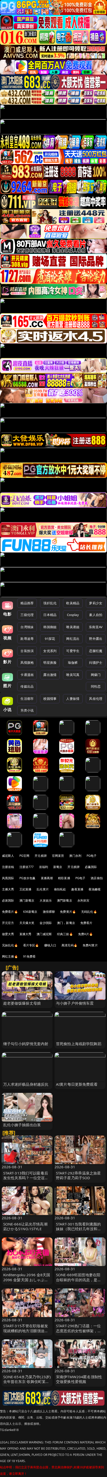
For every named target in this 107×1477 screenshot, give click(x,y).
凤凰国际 (8, 878)
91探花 (50, 638)
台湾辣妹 (27, 627)
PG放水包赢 (27, 878)
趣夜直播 (77, 889)
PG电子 (92, 856)
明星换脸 (49, 662)
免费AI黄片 (90, 945)
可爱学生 (72, 651)
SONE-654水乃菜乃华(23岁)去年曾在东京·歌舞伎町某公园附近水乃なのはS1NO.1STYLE (27, 1384)
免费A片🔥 (85, 934)
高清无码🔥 (69, 945)
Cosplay (73, 614)
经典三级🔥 (65, 934)
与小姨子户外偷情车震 (75, 1003)
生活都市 (27, 698)
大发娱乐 (46, 900)
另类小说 (27, 710)
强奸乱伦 (49, 603)
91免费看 (29, 956)
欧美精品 (72, 603)
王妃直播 (25, 889)
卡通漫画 (27, 674)
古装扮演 (27, 651)
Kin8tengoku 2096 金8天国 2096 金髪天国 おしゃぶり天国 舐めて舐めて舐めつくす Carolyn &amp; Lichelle (26, 1282)
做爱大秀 (8, 934)
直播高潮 (47, 878)
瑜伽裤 (73, 662)
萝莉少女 (95, 603)
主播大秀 (8, 889)
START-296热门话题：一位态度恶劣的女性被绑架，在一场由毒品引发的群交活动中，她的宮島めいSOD (78, 1333)
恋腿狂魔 (95, 651)
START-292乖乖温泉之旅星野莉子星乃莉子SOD (78, 1175)
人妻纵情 (72, 698)
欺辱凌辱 (27, 638)
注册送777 (26, 867)
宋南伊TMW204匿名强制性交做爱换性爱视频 (79, 1379)
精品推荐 (27, 603)
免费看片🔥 (10, 912)
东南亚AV (96, 627)
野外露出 (95, 638)
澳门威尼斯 (44, 934)
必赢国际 (91, 867)
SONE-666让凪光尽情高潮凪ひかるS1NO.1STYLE (25, 1226)
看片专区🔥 (31, 945)
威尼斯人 (8, 856)
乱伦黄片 (43, 889)
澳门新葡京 (27, 900)
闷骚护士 (95, 662)
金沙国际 (46, 923)
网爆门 (96, 674)
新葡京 (57, 867)
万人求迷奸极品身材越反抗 (26, 1084)
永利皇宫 (83, 900)
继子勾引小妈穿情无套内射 (26, 1043)
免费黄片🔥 (68, 912)
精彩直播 (64, 878)
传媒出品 (27, 686)
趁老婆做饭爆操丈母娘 (22, 1003)
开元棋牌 (41, 856)
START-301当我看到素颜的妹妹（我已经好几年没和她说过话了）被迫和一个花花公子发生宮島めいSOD (78, 1231)
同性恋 (96, 686)
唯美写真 (72, 674)
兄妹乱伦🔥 (10, 945)
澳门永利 (75, 856)
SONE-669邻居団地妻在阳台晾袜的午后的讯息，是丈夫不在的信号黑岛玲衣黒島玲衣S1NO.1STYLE (78, 1282)
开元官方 (8, 923)
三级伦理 (27, 614)
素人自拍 (95, 614)
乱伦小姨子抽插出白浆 (22, 1124)
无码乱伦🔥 (89, 912)
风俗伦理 (95, 698)
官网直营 (58, 856)
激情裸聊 (49, 912)
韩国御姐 (49, 627)
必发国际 (8, 900)
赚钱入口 (50, 945)
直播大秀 (25, 934)
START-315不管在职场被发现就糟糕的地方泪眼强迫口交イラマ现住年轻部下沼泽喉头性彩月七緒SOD (26, 1333)
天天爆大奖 (27, 923)
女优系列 (49, 651)
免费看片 (86, 923)
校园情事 (49, 698)
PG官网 (24, 856)
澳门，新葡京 (66, 923)
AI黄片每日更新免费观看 (77, 1084)
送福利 (43, 867)
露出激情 (49, 674)
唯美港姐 (72, 627)
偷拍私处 (60, 889)
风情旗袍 (27, 662)
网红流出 (72, 638)
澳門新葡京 (64, 900)
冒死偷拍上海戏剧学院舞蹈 (78, 1043)
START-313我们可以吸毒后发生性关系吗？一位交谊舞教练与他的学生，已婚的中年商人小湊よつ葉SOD (26, 1180)
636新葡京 (30, 912)
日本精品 (49, 614)
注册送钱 (8, 867)
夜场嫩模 (95, 889)
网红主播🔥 (10, 956)
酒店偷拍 (97, 878)
